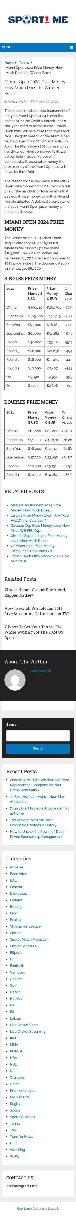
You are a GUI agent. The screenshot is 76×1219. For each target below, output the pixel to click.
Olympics (17, 1078)
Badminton (18, 874)
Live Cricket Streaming (28, 1032)
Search (12, 725)
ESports (16, 953)
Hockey (16, 999)
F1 (12, 959)
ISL (12, 1012)
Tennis (15, 1123)
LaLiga (15, 1018)
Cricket (15, 933)
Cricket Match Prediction (29, 940)
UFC (13, 1143)
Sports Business (22, 1117)
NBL (13, 1064)
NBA (13, 1058)
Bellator (16, 900)
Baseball (17, 887)
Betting (16, 907)
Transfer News (21, 1137)
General (16, 979)
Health (15, 992)
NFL (13, 1071)
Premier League (22, 1091)
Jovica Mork (17, 101)
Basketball (18, 894)
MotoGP (16, 1051)
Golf (13, 986)
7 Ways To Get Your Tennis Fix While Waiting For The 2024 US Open (33, 632)
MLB (13, 1038)
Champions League (25, 926)
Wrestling (17, 1150)
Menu (6, 47)
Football (16, 966)
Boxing (15, 920)
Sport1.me (24, 1208)
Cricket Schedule (23, 946)
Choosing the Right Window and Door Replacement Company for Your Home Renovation (39, 785)
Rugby (15, 1104)
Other (14, 1084)
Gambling (17, 972)
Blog (13, 913)
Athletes (16, 867)
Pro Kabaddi (19, 1097)
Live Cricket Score (24, 1025)
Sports (15, 1110)
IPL (12, 1005)
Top (13, 1130)
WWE (14, 1156)
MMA (14, 1045)
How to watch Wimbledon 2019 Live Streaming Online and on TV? (37, 611)
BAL (13, 880)
